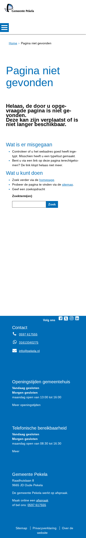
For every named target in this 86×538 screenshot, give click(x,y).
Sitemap (21, 528)
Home (13, 43)
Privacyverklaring (44, 528)
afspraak (42, 500)
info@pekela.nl (26, 351)
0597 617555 (28, 334)
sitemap (67, 184)
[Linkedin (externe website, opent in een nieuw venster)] (77, 318)
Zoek (52, 204)
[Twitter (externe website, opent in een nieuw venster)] (66, 318)
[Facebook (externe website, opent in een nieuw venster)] (60, 318)
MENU (4, 27)
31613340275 (28, 342)
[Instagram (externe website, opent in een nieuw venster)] (71, 318)
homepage (46, 180)
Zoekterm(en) (22, 196)
